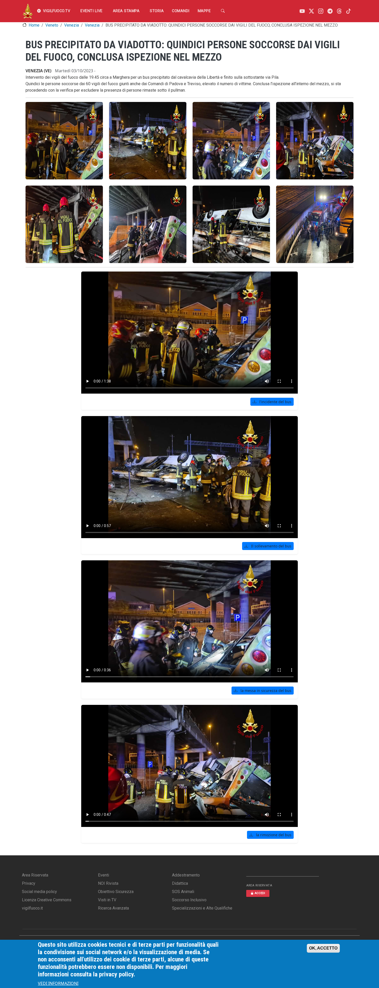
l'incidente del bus (274, 401)
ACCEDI (259, 893)
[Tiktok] (348, 11)
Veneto (51, 25)
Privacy (28, 883)
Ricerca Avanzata (113, 908)
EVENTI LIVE (91, 11)
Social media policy (39, 891)
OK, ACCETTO (323, 948)
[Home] (27, 11)
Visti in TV (107, 899)
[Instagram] (320, 11)
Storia (157, 11)
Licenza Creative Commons (46, 899)
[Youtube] (302, 11)
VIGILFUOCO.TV (56, 11)
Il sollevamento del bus (270, 546)
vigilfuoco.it (32, 908)
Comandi (181, 11)
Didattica (180, 883)
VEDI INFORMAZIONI (58, 983)
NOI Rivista (108, 883)
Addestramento (186, 875)
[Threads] (339, 11)
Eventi (103, 875)
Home (34, 25)
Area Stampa (126, 11)
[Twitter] (311, 11)
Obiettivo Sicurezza (116, 891)
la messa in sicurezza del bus (265, 690)
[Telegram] (330, 11)
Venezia (71, 25)
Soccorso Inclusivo (189, 899)
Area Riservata (35, 875)
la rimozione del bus (273, 834)
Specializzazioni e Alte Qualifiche (202, 908)
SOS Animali (183, 891)
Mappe (204, 11)
